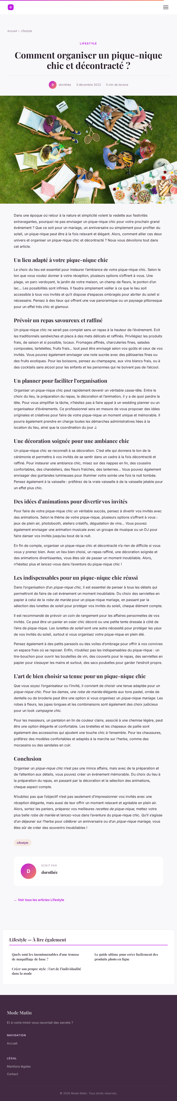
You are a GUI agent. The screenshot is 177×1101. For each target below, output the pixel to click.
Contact (12, 1074)
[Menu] (165, 7)
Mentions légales (19, 1066)
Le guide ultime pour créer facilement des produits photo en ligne (126, 956)
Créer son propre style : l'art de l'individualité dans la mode (46, 971)
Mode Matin (19, 1012)
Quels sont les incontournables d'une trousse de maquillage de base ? (45, 956)
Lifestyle (26, 31)
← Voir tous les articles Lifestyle (39, 900)
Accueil (12, 31)
